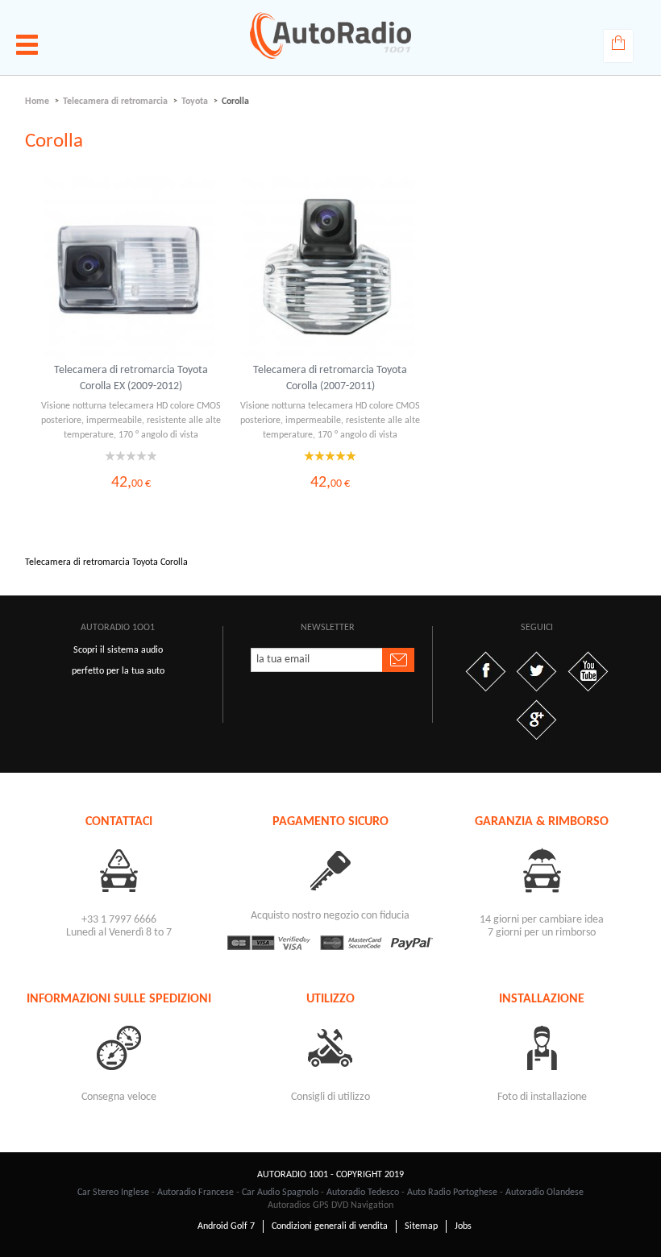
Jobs (463, 1226)
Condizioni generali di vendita (330, 1226)
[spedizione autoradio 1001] (118, 1047)
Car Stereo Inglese (113, 1192)
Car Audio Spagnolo (280, 1192)
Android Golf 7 (226, 1226)
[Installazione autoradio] (541, 1047)
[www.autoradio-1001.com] (330, 35)
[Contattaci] (118, 870)
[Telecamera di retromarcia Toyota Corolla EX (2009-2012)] (130, 269)
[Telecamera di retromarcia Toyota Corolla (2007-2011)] (330, 269)
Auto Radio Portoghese (452, 1192)
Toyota (194, 101)
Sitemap (421, 1226)
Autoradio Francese (195, 1192)
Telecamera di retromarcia (115, 101)
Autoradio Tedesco (362, 1192)
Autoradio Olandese (544, 1192)
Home (37, 101)
